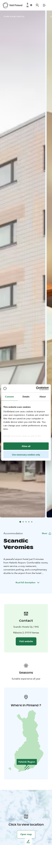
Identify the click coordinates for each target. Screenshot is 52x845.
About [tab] (42, 396)
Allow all (26, 446)
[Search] (37, 5)
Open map (26, 834)
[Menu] (44, 5)
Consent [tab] (9, 396)
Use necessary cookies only (26, 454)
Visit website (26, 641)
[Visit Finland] (12, 5)
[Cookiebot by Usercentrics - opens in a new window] (37, 388)
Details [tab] (26, 396)
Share (44, 533)
